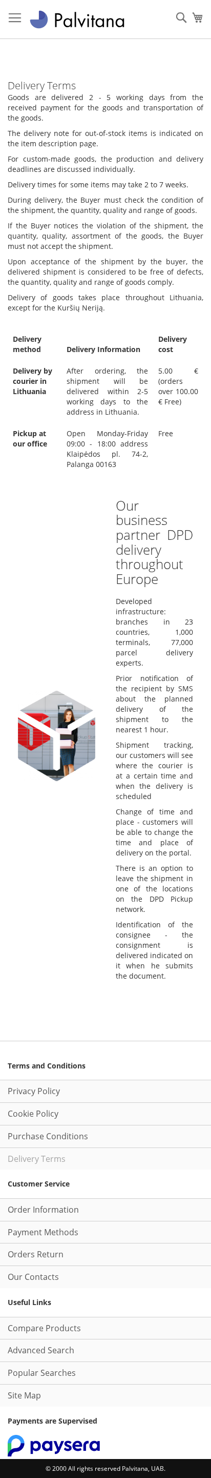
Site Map (24, 1395)
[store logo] (77, 19)
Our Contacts (33, 1276)
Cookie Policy (33, 1113)
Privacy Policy (34, 1091)
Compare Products (44, 1328)
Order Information (43, 1209)
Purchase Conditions (48, 1136)
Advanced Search (41, 1350)
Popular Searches (42, 1372)
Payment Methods (43, 1232)
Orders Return (36, 1254)
